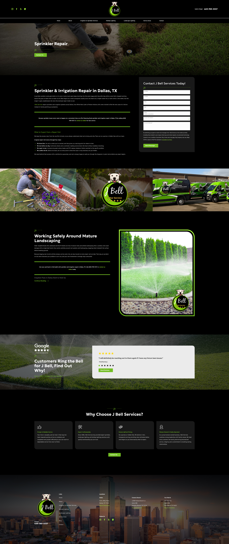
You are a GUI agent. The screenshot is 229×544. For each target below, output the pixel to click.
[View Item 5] (110, 365)
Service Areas (62, 517)
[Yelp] (21, 9)
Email (145, 107)
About (60, 501)
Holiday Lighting (64, 509)
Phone (145, 101)
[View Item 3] (104, 365)
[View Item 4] (107, 365)
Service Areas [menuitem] (147, 20)
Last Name (146, 96)
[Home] (114, 9)
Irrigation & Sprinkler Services (67, 505)
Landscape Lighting (64, 513)
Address (145, 112)
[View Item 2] (102, 365)
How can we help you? (148, 122)
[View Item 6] (113, 365)
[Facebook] (17, 9)
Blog (60, 521)
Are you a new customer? (148, 117)
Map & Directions (104, 505)
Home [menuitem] (58, 20)
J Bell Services (38, 104)
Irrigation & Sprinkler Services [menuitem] (89, 20)
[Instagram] (12, 9)
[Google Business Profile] (25, 9)
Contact (61, 524)
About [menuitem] (70, 20)
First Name (146, 91)
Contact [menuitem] (161, 20)
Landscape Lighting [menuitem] (129, 20)
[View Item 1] (99, 365)
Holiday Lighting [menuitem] (111, 20)
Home (60, 497)
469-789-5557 (211, 9)
